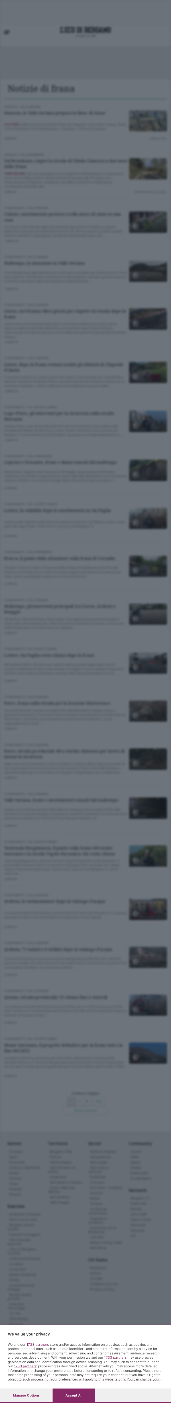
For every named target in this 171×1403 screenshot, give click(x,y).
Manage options (26, 1395)
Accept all (73, 1395)
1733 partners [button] (37, 1344)
